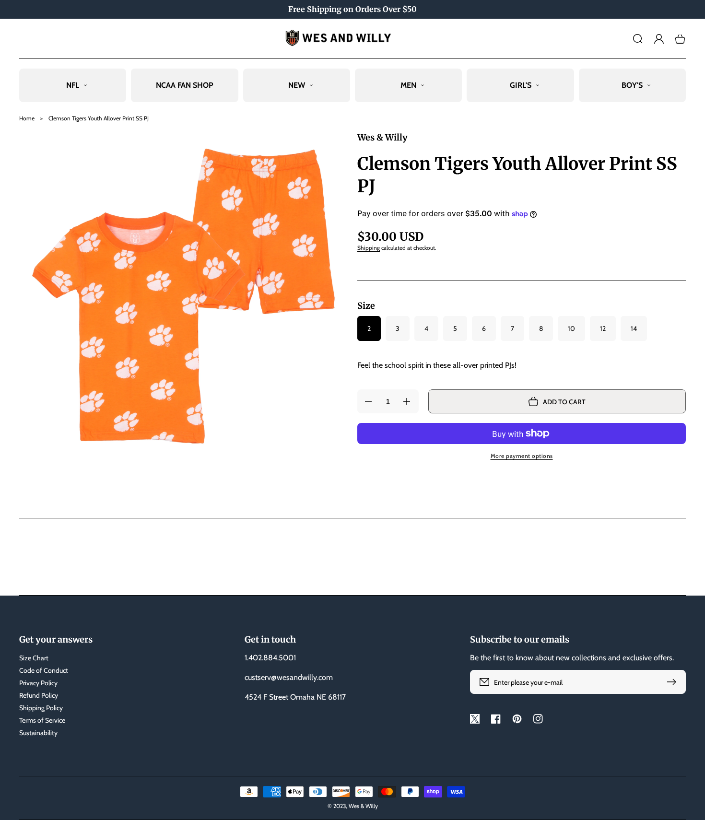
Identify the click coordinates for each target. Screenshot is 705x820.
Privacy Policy (38, 683)
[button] (637, 38)
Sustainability (38, 732)
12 (603, 328)
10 (571, 328)
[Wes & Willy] (352, 39)
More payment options (522, 455)
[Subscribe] (674, 682)
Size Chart (33, 658)
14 (634, 328)
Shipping (368, 247)
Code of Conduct (43, 670)
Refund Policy (38, 695)
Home (27, 118)
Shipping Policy (41, 707)
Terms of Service (42, 720)
